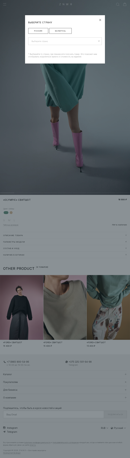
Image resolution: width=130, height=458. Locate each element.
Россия (38, 31)
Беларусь (60, 31)
